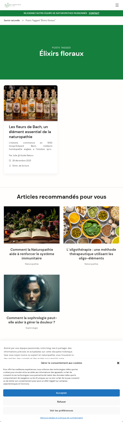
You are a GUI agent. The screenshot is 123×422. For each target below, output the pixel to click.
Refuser (61, 401)
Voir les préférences (61, 410)
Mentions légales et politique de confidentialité (61, 418)
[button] (118, 363)
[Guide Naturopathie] (12, 5)
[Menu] (117, 5)
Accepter (61, 393)
